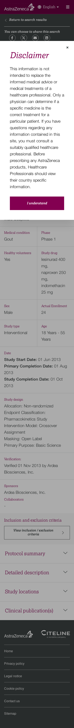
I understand (37, 203)
